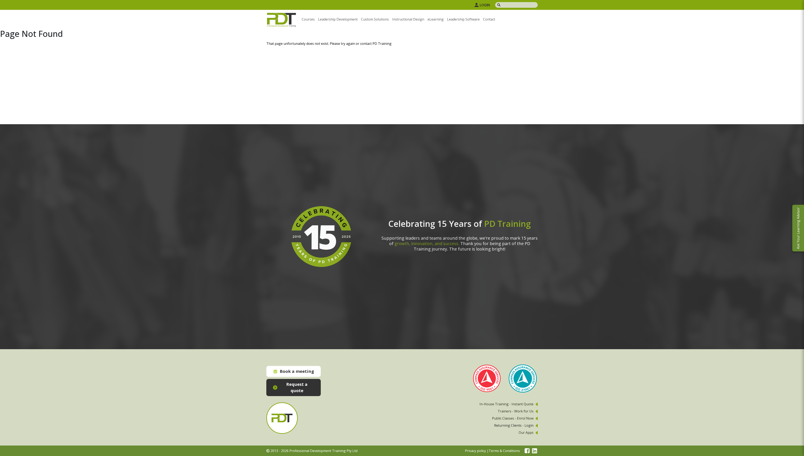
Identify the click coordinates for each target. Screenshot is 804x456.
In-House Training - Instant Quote (506, 404)
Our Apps (526, 432)
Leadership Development (338, 19)
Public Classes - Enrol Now (512, 418)
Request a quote (297, 387)
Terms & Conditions (504, 450)
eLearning (436, 19)
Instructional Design (408, 19)
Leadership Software (463, 19)
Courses (308, 19)
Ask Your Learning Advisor (798, 228)
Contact (489, 19)
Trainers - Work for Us (515, 411)
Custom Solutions (375, 19)
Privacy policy (475, 450)
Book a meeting (297, 371)
